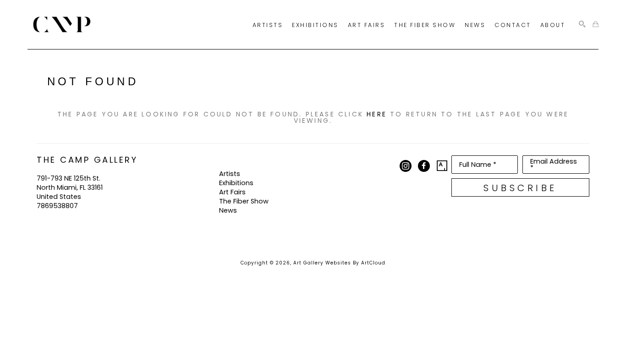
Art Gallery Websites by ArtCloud (339, 262)
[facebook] (424, 166)
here (377, 114)
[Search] (582, 24)
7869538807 (57, 205)
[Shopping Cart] (596, 24)
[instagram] (406, 166)
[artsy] (442, 166)
